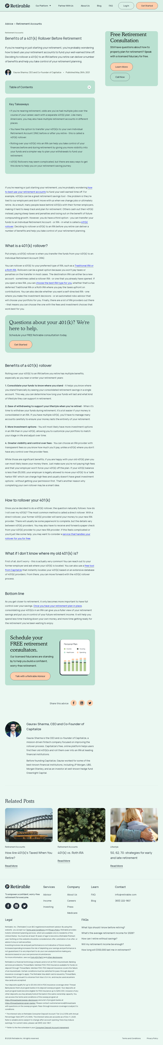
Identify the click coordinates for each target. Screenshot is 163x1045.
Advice (9, 23)
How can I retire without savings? (99, 938)
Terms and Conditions (35, 930)
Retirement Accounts (29, 23)
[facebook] (75, 703)
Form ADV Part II (36, 957)
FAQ (93, 894)
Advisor (47, 894)
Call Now (120, 76)
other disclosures (54, 957)
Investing (48, 906)
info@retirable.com (125, 894)
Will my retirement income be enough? (103, 944)
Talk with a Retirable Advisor (30, 676)
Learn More (121, 66)
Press (70, 906)
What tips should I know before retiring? (103, 927)
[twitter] (91, 703)
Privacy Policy (54, 930)
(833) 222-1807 (123, 900)
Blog (93, 900)
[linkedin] (83, 703)
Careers (71, 900)
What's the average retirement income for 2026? (108, 932)
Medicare (72, 912)
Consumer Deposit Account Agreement (52, 1027)
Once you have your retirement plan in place (57, 605)
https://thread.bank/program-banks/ (20, 1003)
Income (47, 900)
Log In (126, 5)
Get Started (147, 5)
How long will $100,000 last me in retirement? (106, 949)
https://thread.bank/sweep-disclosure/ (21, 1000)
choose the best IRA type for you (54, 282)
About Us (72, 894)
